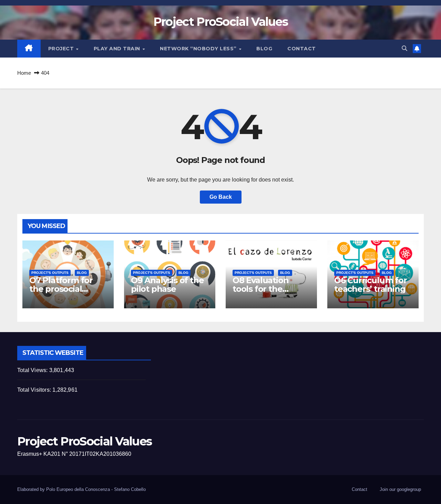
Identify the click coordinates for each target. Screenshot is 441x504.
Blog (264, 48)
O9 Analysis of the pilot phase (167, 284)
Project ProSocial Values (220, 21)
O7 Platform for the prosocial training (61, 288)
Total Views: (33, 370)
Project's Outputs (50, 273)
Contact (301, 48)
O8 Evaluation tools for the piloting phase (261, 288)
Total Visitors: (34, 390)
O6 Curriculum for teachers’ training (370, 284)
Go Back (220, 197)
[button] (404, 48)
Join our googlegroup (400, 489)
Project (61, 48)
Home (24, 73)
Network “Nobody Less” (199, 48)
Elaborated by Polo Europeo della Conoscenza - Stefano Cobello (81, 489)
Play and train (118, 48)
